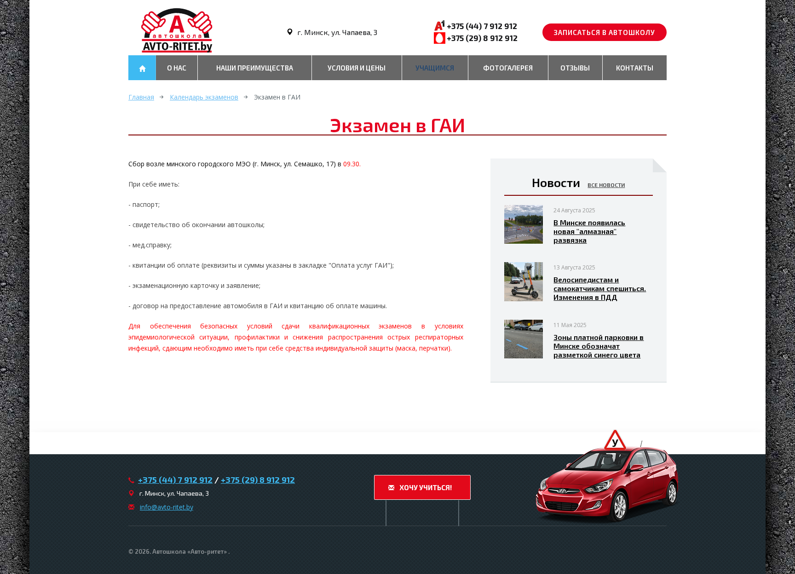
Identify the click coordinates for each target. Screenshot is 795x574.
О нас (176, 68)
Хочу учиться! (425, 487)
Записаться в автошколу (604, 32)
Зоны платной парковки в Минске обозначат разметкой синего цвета (598, 346)
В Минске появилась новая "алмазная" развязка (589, 231)
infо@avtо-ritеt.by (166, 507)
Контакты (634, 68)
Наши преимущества (254, 68)
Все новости (606, 185)
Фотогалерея (508, 68)
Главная (141, 97)
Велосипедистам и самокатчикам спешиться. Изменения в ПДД (599, 288)
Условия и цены (357, 68)
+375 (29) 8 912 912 (482, 37)
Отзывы (575, 68)
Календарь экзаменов (204, 97)
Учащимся (434, 68)
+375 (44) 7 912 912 (482, 25)
